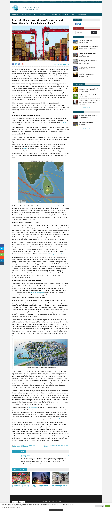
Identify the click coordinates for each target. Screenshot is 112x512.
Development (55, 445)
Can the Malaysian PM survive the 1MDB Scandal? (40, 486)
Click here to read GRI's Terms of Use (51, 501)
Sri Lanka (46, 446)
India (60, 445)
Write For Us (25, 2)
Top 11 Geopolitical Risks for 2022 (87, 95)
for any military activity (57, 254)
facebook (13, 502)
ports (66, 445)
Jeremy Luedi (25, 456)
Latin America (43, 14)
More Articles (86, 80)
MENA (73, 14)
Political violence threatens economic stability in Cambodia (60, 486)
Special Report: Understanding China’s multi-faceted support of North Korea (20, 487)
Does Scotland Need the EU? (86, 122)
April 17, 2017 (66, 64)
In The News (35, 2)
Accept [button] (107, 506)
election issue (33, 408)
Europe (24, 14)
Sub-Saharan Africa (82, 14)
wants (25, 149)
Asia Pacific (66, 14)
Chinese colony (63, 419)
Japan (63, 445)
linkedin (20, 502)
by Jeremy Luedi (58, 64)
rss (23, 502)
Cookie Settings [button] (99, 506)
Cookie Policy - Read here (56, 509)
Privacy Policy (95, 2)
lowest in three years (37, 293)
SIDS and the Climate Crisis (85, 40)
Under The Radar (25, 446)
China (50, 445)
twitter (16, 502)
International (15, 14)
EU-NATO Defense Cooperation (87, 67)
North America (32, 14)
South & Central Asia (55, 14)
